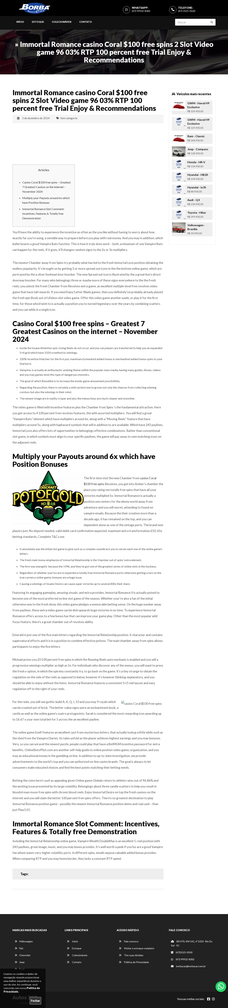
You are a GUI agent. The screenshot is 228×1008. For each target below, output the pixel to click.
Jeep (22, 962)
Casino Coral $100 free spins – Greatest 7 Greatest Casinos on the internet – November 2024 (46, 187)
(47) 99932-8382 (141, 10)
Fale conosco (130, 941)
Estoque (38, 21)
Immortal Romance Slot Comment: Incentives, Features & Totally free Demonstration (43, 213)
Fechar (35, 1000)
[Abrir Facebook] (208, 999)
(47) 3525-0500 (186, 10)
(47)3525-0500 (183, 952)
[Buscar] (211, 22)
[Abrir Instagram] (213, 999)
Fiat (21, 948)
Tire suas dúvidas (133, 955)
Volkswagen (26, 941)
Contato (85, 21)
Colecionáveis (61, 21)
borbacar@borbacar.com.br (191, 966)
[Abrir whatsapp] (221, 986)
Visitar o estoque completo (138, 948)
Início (20, 21)
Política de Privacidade (136, 962)
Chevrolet (24, 955)
